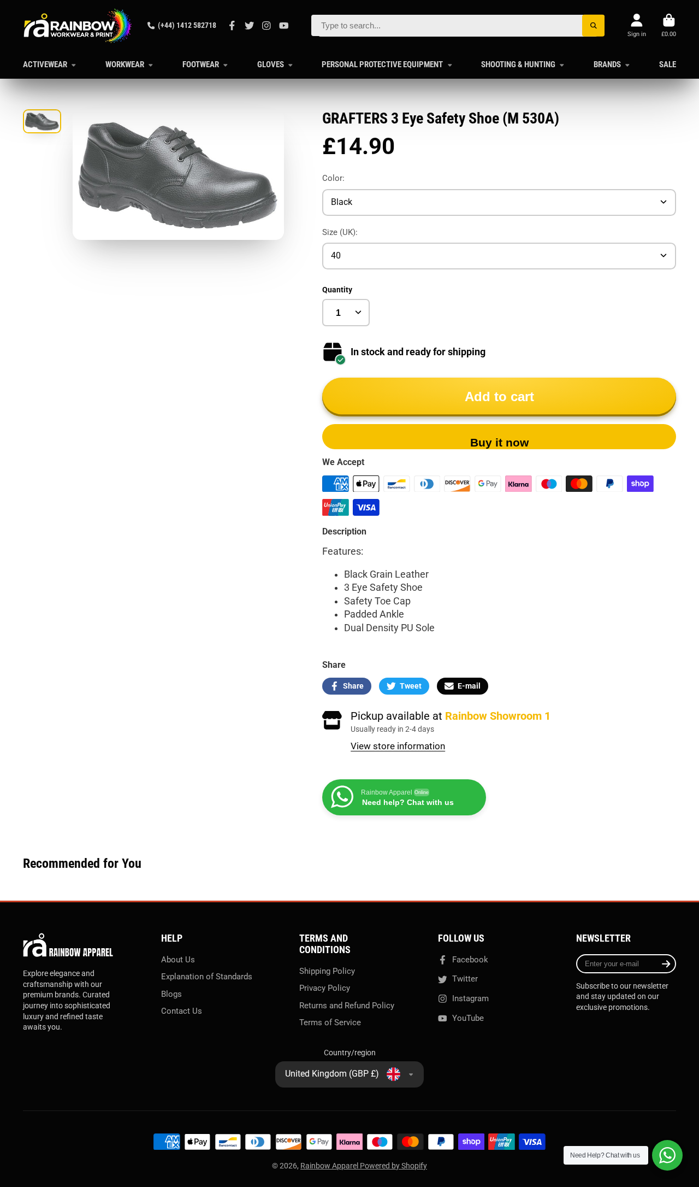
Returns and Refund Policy (346, 1005)
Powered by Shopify (393, 1165)
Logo (77, 25)
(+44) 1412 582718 (187, 25)
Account (636, 25)
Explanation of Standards (206, 977)
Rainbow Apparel (330, 1165)
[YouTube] (284, 26)
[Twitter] (249, 26)
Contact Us (181, 1011)
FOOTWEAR (200, 64)
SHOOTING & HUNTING (518, 64)
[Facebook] (232, 26)
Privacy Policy (324, 988)
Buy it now (499, 442)
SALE (667, 64)
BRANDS (607, 64)
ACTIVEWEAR (45, 64)
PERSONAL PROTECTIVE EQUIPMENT (382, 64)
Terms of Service (330, 1022)
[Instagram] (266, 26)
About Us (178, 960)
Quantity (337, 289)
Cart (668, 25)
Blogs (171, 994)
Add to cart (499, 396)
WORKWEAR (124, 64)
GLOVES (270, 64)
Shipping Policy (327, 971)
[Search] (593, 25)
